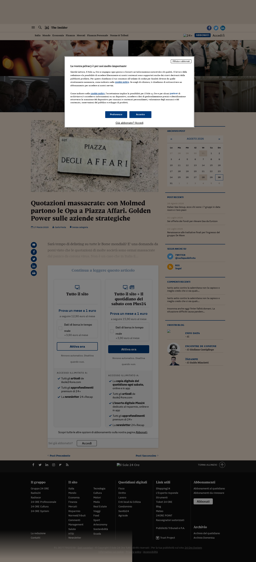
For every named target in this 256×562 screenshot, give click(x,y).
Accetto (140, 114)
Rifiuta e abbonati (181, 61)
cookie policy (122, 82)
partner (174, 93)
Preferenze (116, 114)
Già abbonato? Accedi (129, 122)
